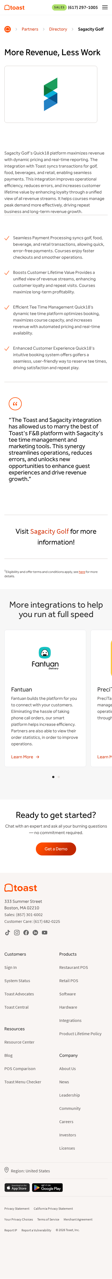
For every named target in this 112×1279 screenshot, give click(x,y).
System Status (17, 980)
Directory (58, 29)
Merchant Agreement (78, 1219)
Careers (66, 1121)
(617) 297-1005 (76, 7)
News (64, 1081)
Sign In (10, 967)
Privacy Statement (16, 1208)
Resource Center (19, 1042)
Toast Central (16, 1007)
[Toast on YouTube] (44, 932)
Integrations (70, 1020)
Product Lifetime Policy (80, 1033)
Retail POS (68, 980)
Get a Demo (56, 848)
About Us (67, 1068)
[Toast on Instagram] (17, 932)
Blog (8, 1055)
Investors (67, 1134)
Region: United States (30, 1170)
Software (67, 993)
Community (69, 1108)
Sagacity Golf (91, 29)
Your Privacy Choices (18, 1219)
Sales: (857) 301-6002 (23, 914)
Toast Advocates (19, 993)
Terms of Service (48, 1219)
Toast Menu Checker (22, 1081)
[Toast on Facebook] (26, 932)
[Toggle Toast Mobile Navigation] (105, 7)
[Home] (7, 29)
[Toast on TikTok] (7, 932)
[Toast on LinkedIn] (35, 932)
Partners (30, 29)
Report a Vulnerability (36, 1230)
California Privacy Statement (53, 1208)
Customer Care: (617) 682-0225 (32, 921)
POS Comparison (20, 1068)
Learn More (22, 756)
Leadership (69, 1095)
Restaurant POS (73, 967)
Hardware (68, 1007)
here (82, 572)
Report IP (10, 1230)
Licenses (67, 1148)
